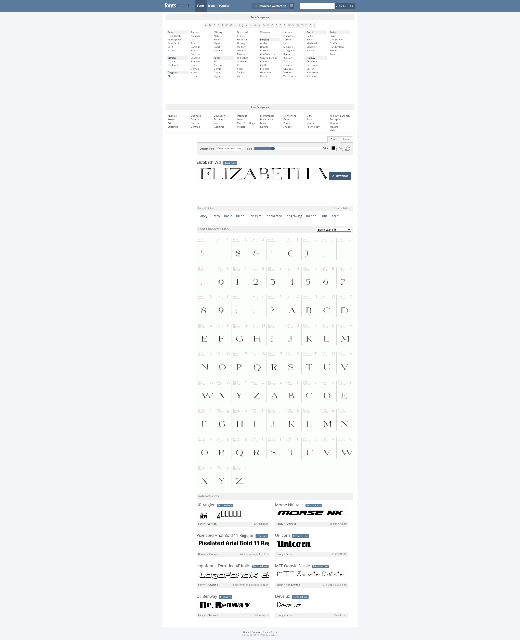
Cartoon (195, 54)
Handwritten (337, 47)
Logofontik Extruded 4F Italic (223, 565)
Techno (241, 72)
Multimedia (266, 119)
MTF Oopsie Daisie (292, 565)
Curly (217, 72)
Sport (217, 47)
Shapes (287, 126)
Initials (310, 39)
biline (240, 216)
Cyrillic (264, 65)
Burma (264, 50)
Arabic (264, 43)
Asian (194, 43)
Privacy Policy (269, 632)
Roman (287, 54)
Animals (195, 36)
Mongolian (289, 50)
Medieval (312, 43)
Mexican (288, 47)
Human (195, 76)
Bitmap (172, 57)
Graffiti (334, 43)
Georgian (265, 72)
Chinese (264, 61)
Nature (218, 36)
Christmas (312, 61)
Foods (194, 65)
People (287, 123)
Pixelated (173, 65)
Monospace (174, 39)
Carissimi (255, 216)
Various (172, 50)
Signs (217, 43)
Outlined (242, 61)
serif (335, 216)
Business (196, 115)
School (333, 50)
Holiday (311, 57)
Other (286, 119)
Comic (217, 68)
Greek (263, 76)
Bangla (264, 47)
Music (263, 123)
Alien (170, 76)
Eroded (241, 36)
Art (192, 39)
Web (332, 130)
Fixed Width (174, 36)
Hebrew (287, 32)
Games (195, 68)
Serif (170, 47)
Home (246, 632)
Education (219, 115)
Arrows (172, 119)
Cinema (195, 119)
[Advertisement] (260, 93)
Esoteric (195, 57)
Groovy (241, 43)
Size (249, 148)
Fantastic (196, 61)
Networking (289, 115)
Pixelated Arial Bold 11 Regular (225, 535)
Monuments (267, 115)
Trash (333, 54)
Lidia (324, 216)
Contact (256, 632)
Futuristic (242, 39)
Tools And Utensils (340, 115)
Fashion (218, 119)
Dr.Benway (207, 596)
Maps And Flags (246, 123)
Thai (285, 61)
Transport (335, 119)
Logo (240, 119)
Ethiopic (264, 68)
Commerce (197, 123)
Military (218, 32)
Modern (241, 50)
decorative (274, 216)
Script (333, 32)
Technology (313, 126)
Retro (240, 65)
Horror (194, 72)
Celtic (310, 36)
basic (228, 216)
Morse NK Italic (289, 504)
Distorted (242, 32)
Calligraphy (336, 39)
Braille (194, 50)
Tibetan (287, 65)
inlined (311, 216)
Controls (195, 126)
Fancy (217, 57)
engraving (294, 216)
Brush (333, 36)
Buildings (173, 126)
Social (310, 119)
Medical (241, 126)
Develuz (282, 596)
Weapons (335, 123)
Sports (310, 123)
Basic (171, 32)
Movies (241, 54)
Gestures (219, 126)
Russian (287, 57)
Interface (242, 115)
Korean (287, 39)
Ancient (195, 32)
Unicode (288, 68)
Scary (240, 68)
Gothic (310, 32)
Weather (334, 126)
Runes (217, 39)
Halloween (312, 72)
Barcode (195, 47)
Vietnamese (290, 76)
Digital (171, 61)
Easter (310, 68)
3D (215, 61)
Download (342, 176)
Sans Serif (173, 43)
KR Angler (206, 504)
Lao (285, 43)
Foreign (264, 39)
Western (265, 32)
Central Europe (268, 57)
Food (216, 123)
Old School (243, 57)
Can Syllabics (267, 54)
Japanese (288, 36)
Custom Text (207, 148)
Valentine (312, 76)
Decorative (313, 65)
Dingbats (173, 72)
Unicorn (282, 535)
